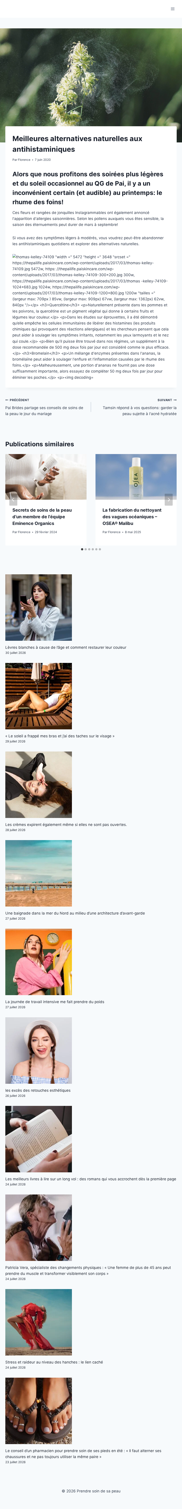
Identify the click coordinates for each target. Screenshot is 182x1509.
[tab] (82, 549)
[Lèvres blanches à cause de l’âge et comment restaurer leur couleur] (91, 607)
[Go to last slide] (13, 500)
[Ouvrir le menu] (172, 8)
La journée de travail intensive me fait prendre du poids (54, 1002)
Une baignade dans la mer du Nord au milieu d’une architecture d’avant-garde (75, 913)
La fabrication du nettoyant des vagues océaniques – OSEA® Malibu (132, 516)
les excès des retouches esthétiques (38, 1090)
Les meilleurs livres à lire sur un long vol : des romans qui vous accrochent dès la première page (90, 1179)
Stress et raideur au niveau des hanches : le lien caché (54, 1362)
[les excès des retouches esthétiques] (91, 1050)
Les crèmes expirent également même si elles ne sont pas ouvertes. (66, 824)
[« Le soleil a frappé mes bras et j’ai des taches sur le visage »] (91, 696)
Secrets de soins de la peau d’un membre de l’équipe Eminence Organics (42, 516)
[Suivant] (169, 500)
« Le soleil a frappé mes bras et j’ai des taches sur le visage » (60, 736)
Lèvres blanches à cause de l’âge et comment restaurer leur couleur (65, 647)
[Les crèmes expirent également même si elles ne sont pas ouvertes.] (91, 785)
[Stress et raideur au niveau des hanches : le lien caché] (91, 1322)
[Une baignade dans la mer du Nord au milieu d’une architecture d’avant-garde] (91, 873)
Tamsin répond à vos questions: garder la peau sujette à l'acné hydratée (140, 407)
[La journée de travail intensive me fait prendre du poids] (91, 962)
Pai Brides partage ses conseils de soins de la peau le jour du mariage (44, 407)
